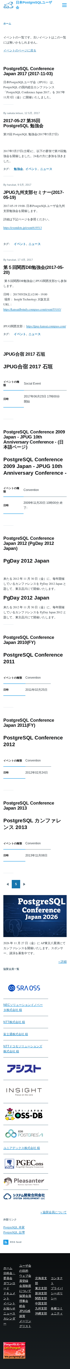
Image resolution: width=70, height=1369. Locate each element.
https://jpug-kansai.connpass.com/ (46, 326)
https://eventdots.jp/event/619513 (22, 228)
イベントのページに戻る (19, 50)
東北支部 (41, 1288)
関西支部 (41, 1298)
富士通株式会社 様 (15, 1034)
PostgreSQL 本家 (14, 1227)
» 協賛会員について (54, 1212)
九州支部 (41, 1308)
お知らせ (9, 1308)
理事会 (23, 1301)
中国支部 (41, 1303)
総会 (22, 1306)
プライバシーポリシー (57, 1293)
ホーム (7, 23)
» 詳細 (62, 961)
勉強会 (18, 169)
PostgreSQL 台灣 (14, 1232)
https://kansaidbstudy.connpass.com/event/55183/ (32, 309)
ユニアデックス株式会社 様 (21, 1148)
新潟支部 (41, 1293)
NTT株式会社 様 (14, 1022)
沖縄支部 (41, 1313)
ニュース (46, 169)
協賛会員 (25, 1296)
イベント (31, 169)
